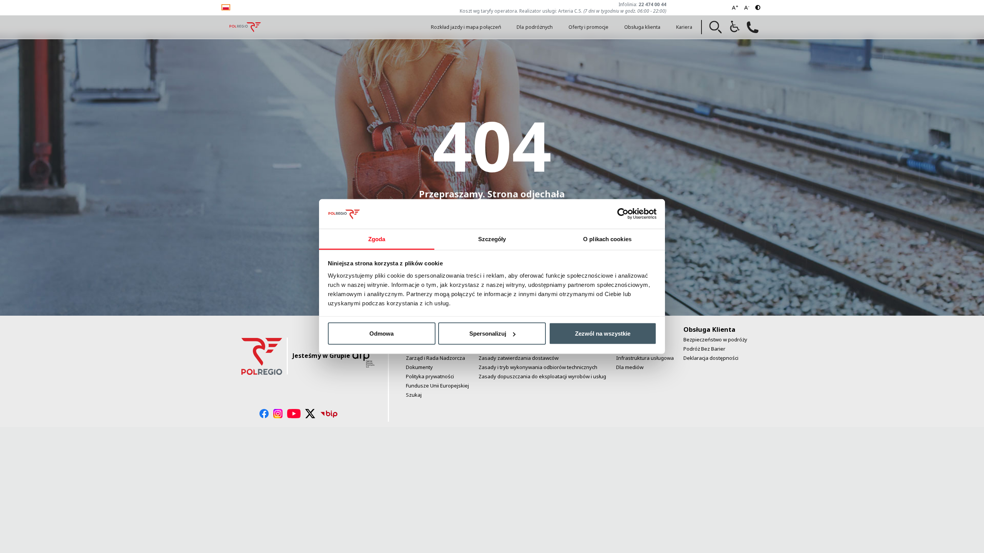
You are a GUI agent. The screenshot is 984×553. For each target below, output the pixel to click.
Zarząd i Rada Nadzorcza (435, 357)
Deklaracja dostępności (710, 357)
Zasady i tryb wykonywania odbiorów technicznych (538, 367)
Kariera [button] (684, 27)
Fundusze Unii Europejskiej (437, 385)
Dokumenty (419, 367)
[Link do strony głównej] (245, 27)
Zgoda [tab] (377, 238)
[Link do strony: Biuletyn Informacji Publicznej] (329, 413)
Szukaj (414, 394)
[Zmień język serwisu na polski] (225, 6)
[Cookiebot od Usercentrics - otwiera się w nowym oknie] (623, 214)
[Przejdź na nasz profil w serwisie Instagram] (278, 413)
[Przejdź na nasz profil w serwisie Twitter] (310, 413)
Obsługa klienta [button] (642, 27)
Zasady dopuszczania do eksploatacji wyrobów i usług (542, 376)
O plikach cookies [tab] (607, 238)
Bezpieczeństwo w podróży (715, 339)
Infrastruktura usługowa (645, 357)
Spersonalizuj (487, 333)
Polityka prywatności (430, 376)
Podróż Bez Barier (704, 348)
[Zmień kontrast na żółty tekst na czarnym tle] (758, 7)
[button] (715, 27)
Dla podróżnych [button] (535, 27)
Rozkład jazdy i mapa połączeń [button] (466, 27)
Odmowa (381, 333)
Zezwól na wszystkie (602, 333)
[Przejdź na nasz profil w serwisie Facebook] (264, 413)
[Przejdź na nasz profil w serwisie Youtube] (294, 413)
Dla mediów (629, 367)
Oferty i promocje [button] (588, 27)
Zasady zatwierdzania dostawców (518, 357)
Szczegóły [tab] (492, 238)
